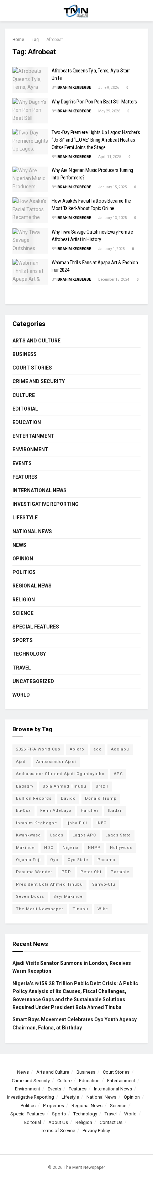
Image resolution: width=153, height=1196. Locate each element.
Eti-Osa (23, 810)
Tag (35, 39)
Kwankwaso (28, 835)
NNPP (94, 847)
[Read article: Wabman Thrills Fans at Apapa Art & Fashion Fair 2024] (30, 272)
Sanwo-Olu (103, 884)
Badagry (24, 786)
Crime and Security (38, 381)
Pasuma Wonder (34, 872)
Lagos (56, 835)
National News (32, 531)
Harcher (90, 810)
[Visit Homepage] (76, 11)
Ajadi (21, 761)
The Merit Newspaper (39, 909)
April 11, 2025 (109, 157)
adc (98, 749)
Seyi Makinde (68, 896)
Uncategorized (33, 681)
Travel (21, 668)
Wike (102, 909)
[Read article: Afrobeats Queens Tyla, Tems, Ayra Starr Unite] (30, 80)
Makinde (25, 847)
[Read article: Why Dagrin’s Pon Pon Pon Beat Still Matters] (30, 111)
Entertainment (33, 436)
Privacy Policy (96, 1130)
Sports (22, 640)
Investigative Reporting (45, 504)
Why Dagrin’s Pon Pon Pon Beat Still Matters (94, 101)
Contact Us (111, 1122)
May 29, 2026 (108, 111)
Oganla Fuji (28, 859)
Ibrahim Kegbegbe (74, 88)
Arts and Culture (36, 340)
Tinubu (80, 909)
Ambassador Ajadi (56, 761)
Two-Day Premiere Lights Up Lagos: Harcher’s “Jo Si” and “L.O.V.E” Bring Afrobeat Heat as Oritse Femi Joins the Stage (96, 140)
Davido (68, 798)
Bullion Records (34, 798)
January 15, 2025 (112, 187)
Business (24, 354)
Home (18, 39)
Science (22, 613)
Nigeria (71, 847)
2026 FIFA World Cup (38, 749)
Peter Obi (90, 872)
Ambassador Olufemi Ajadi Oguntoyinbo (60, 774)
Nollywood (121, 847)
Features (24, 477)
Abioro (77, 749)
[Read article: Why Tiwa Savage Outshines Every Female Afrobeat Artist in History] (30, 241)
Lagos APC (84, 835)
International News (39, 490)
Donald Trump (101, 798)
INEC (101, 823)
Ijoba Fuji (77, 823)
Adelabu (120, 749)
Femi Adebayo (56, 810)
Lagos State (118, 835)
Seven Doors (30, 896)
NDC (48, 847)
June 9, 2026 (108, 88)
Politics (24, 572)
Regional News (32, 586)
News (19, 545)
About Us (58, 1122)
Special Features (35, 627)
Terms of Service (58, 1130)
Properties (53, 1105)
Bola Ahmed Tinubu (64, 786)
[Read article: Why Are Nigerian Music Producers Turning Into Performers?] (30, 179)
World (21, 695)
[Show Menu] (8, 10)
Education (26, 422)
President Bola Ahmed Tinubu (49, 884)
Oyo (54, 859)
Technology (29, 654)
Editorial (25, 409)
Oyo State (78, 859)
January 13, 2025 (112, 218)
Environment (30, 449)
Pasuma (106, 859)
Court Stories (32, 368)
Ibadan (115, 810)
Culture (23, 395)
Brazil (102, 786)
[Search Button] (145, 10)
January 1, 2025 (111, 249)
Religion (23, 599)
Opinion (22, 558)
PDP (66, 872)
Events (22, 463)
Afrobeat (54, 39)
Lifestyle (25, 517)
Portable (120, 872)
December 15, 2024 (113, 279)
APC (118, 774)
